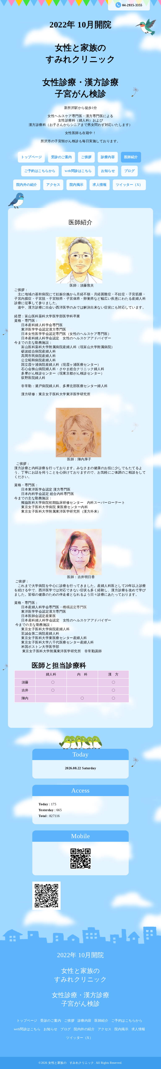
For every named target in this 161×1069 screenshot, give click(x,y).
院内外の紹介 (26, 184)
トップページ (31, 157)
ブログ (129, 171)
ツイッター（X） (129, 184)
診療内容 (108, 157)
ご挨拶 (86, 157)
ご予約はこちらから (40, 171)
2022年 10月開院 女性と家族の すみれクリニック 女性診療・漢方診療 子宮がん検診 (80, 59)
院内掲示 (76, 184)
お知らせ (108, 171)
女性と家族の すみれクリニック (71, 1062)
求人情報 (99, 184)
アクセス (53, 184)
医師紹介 (131, 157)
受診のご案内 (61, 157)
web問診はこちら (78, 171)
